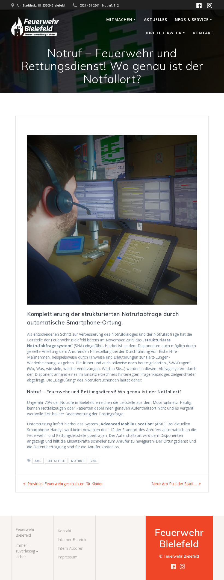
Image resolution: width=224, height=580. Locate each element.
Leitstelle (56, 460)
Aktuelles (155, 19)
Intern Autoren (70, 548)
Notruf (77, 460)
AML (38, 460)
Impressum (68, 557)
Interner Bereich (72, 539)
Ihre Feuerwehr (164, 32)
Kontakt (203, 32)
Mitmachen (119, 19)
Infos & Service (191, 19)
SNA (93, 460)
